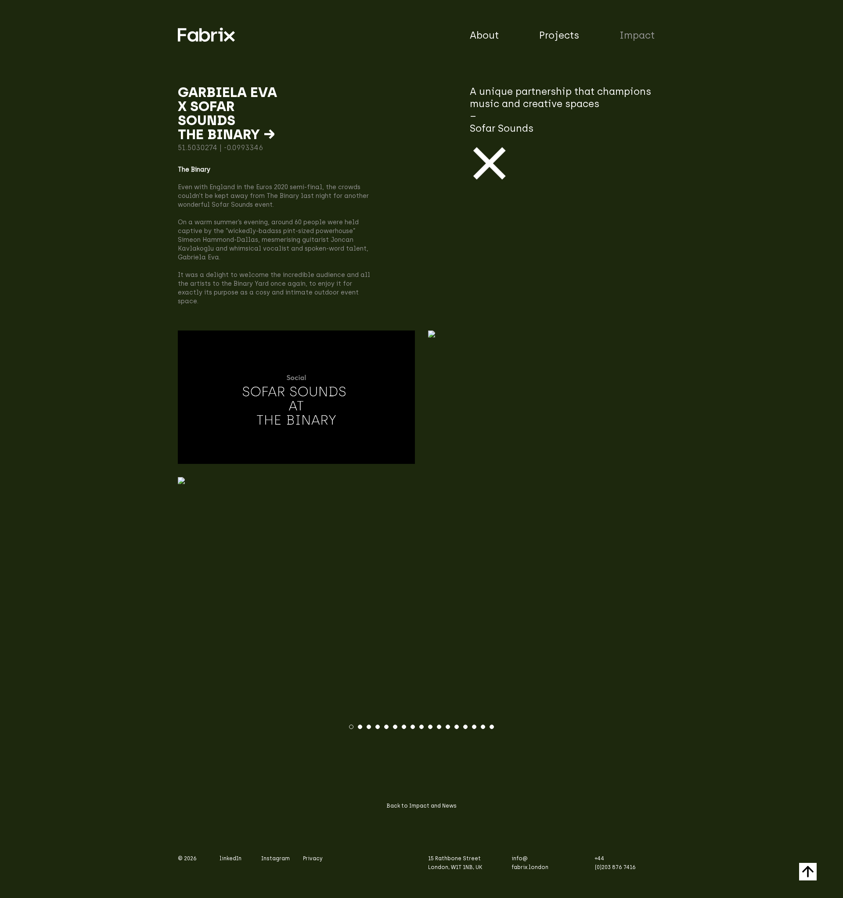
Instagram (275, 858)
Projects (559, 35)
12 (448, 727)
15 (474, 727)
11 (439, 727)
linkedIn (230, 858)
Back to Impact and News (421, 806)
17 (492, 727)
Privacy (313, 858)
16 (483, 727)
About (484, 35)
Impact (637, 35)
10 (430, 727)
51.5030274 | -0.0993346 (220, 148)
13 (456, 727)
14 (465, 727)
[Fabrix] (296, 397)
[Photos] (421, 480)
